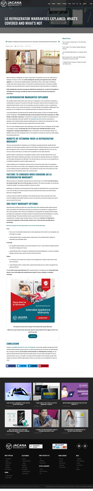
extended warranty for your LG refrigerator (24, 347)
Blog (74, 3)
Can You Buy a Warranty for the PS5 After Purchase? (74, 42)
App (77, 3)
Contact (85, 3)
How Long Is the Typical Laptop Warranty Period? (74, 48)
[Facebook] (79, 446)
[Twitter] (85, 446)
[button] (11, 365)
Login (91, 3)
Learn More (33, 336)
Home (49, 3)
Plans (69, 3)
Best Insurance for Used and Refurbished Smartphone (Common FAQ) (73, 58)
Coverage (64, 3)
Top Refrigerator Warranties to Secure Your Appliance (74, 430)
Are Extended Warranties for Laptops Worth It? (74, 53)
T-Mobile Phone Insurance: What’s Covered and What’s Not (74, 63)
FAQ (80, 3)
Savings (53, 3)
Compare (59, 3)
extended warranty (36, 119)
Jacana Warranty (31, 207)
